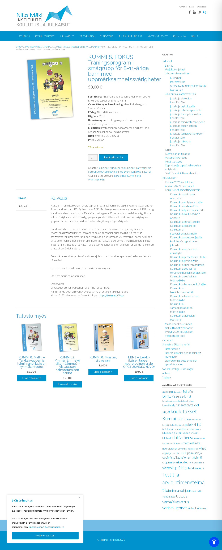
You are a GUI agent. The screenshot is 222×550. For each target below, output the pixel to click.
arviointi (178, 392)
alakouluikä (119, 175)
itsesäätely (168, 405)
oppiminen (178, 453)
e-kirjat (186, 396)
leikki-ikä (194, 424)
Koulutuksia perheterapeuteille (188, 256)
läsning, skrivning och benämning (183, 352)
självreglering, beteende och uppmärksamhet (76, 47)
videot (191, 508)
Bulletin (187, 391)
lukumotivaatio (168, 443)
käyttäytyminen (194, 419)
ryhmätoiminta (196, 462)
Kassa (191, 6)
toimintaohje (197, 491)
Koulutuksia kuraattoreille (185, 221)
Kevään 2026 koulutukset (179, 182)
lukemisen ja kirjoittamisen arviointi (180, 432)
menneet (167, 340)
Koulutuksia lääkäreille (183, 225)
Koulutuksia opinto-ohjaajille (186, 237)
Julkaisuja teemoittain (177, 73)
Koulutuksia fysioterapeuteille (187, 210)
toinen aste (169, 496)
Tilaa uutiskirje (130, 36)
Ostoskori (201, 6)
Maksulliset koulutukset (178, 323)
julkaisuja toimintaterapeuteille (187, 121)
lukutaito (178, 443)
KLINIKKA (179, 36)
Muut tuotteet (173, 161)
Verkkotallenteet (175, 335)
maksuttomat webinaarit (179, 327)
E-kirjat (169, 65)
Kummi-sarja (134, 175)
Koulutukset (45, 36)
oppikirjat (167, 453)
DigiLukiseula (171, 396)
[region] (45, 519)
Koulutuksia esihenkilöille (184, 206)
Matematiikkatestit (176, 157)
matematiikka (177, 81)
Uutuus (181, 496)
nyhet (201, 448)
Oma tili (183, 6)
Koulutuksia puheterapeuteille (187, 264)
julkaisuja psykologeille (182, 106)
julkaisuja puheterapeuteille (185, 110)
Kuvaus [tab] (22, 197)
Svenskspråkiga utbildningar (177, 368)
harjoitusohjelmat (186, 401)
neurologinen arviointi (174, 448)
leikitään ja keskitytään (172, 425)
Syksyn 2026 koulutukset (179, 331)
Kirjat (168, 149)
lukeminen (176, 77)
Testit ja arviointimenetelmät (181, 173)
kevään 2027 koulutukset (179, 186)
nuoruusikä (192, 449)
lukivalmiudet (198, 438)
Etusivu (24, 36)
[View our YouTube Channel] (194, 12)
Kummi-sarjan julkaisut (122, 167)
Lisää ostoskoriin (113, 157)
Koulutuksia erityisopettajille (186, 202)
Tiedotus (106, 36)
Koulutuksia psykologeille (184, 260)
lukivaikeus (183, 437)
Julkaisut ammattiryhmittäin (180, 93)
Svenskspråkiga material (38, 47)
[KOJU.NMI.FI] (45, 16)
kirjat (166, 412)
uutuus (166, 373)
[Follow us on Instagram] (199, 12)
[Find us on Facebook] (190, 12)
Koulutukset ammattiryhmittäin (182, 189)
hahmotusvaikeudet (170, 401)
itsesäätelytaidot (187, 405)
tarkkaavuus (196, 468)
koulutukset (184, 411)
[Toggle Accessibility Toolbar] (214, 542)
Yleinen (166, 377)
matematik (171, 356)
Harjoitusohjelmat (175, 69)
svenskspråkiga (96, 179)
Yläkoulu (201, 508)
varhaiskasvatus (175, 501)
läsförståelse (172, 348)
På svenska (87, 36)
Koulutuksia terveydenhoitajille (188, 284)
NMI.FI (195, 36)
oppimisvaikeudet (175, 462)
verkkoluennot (174, 507)
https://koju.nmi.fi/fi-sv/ (111, 295)
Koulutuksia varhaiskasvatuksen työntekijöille (181, 307)
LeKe (164, 429)
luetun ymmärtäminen (178, 428)
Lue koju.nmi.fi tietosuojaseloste (46, 526)
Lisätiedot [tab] (23, 206)
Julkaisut (67, 36)
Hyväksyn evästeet (45, 535)
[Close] (80, 497)
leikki (185, 425)
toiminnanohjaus (178, 490)
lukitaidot (167, 438)
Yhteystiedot (158, 36)
